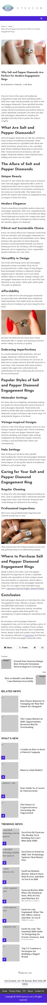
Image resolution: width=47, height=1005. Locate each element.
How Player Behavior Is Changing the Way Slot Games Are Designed (9, 704)
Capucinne (29, 635)
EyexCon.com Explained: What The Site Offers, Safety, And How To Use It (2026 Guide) (11, 914)
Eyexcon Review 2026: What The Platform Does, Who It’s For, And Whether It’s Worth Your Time (11, 895)
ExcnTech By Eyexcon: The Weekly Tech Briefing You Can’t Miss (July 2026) (11, 837)
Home (4, 991)
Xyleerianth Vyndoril (12, 85)
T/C (24, 991)
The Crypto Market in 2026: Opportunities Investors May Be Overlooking (9, 723)
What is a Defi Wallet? (9, 770)
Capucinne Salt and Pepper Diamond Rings (25, 588)
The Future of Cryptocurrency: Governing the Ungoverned (9, 809)
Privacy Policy (15, 991)
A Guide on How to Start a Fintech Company (9, 751)
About (30, 991)
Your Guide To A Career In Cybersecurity (9, 789)
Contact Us (39, 991)
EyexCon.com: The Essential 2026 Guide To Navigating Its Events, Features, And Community (11, 933)
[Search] (41, 18)
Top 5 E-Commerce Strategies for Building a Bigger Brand (11, 953)
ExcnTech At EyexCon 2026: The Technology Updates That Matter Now (11, 856)
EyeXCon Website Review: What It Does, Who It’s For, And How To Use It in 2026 (11, 875)
